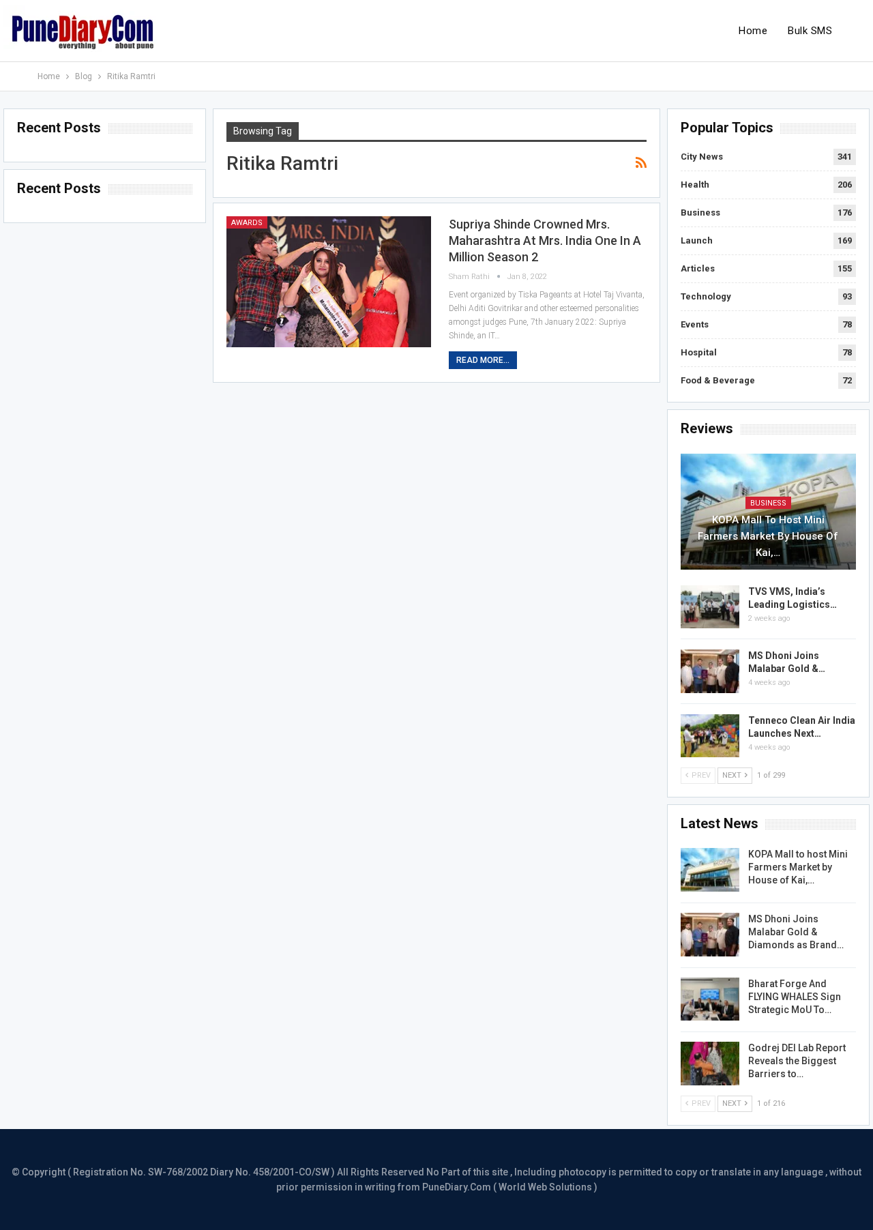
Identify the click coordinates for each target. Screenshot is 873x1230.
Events (695, 324)
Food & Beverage (718, 380)
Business (700, 212)
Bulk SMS (810, 31)
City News (702, 156)
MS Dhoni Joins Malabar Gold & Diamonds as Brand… (796, 931)
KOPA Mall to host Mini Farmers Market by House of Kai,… (768, 536)
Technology (706, 296)
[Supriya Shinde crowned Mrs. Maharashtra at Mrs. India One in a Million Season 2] (328, 281)
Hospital (699, 352)
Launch (697, 240)
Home (753, 31)
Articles (698, 268)
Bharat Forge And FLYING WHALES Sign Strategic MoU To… (794, 996)
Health (695, 184)
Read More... (482, 360)
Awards (247, 222)
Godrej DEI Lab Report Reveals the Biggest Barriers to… (797, 1060)
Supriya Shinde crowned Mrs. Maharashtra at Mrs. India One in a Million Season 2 (545, 240)
